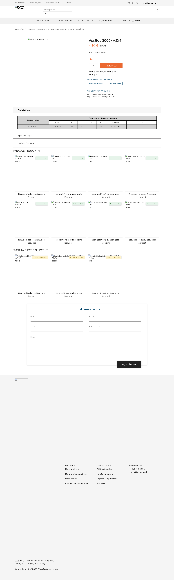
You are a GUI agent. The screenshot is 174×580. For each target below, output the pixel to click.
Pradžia (19, 29)
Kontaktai (68, 3)
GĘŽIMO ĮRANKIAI (106, 21)
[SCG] (27, 12)
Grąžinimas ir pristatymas (107, 479)
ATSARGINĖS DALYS (57, 29)
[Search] (46, 14)
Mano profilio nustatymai (76, 474)
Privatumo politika (105, 474)
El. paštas (34, 327)
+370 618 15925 (132, 3)
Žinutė (33, 337)
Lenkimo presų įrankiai (130, 21)
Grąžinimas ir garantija (52, 3)
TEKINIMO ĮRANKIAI (41, 21)
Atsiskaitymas (20, 3)
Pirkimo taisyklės (35, 3)
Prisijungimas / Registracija (76, 483)
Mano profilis (71, 479)
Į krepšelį (111, 66)
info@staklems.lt (150, 3)
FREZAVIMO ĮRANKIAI (63, 21)
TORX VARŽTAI (77, 29)
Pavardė (92, 317)
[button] (153, 11)
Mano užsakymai (72, 469)
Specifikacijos (25, 135)
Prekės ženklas (26, 143)
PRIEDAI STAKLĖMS (85, 21)
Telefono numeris (94, 327)
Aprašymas (24, 110)
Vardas (33, 317)
